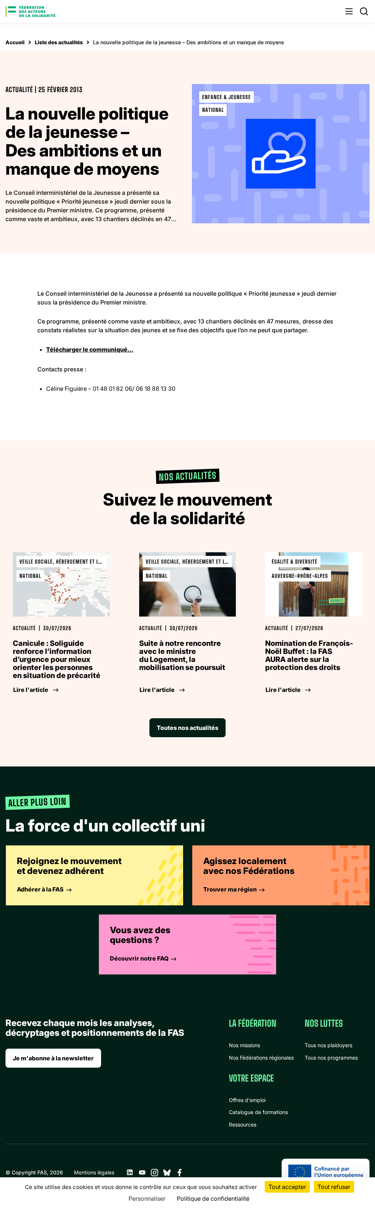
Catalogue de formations (258, 1112)
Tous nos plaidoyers (328, 1045)
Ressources (242, 1124)
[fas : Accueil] (30, 11)
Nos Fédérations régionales (261, 1057)
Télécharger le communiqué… (89, 349)
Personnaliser (147, 1198)
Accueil (15, 42)
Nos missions (244, 1045)
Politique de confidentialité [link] (213, 1198)
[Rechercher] (364, 11)
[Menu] (349, 11)
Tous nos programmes (331, 1057)
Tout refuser (334, 1186)
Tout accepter (287, 1186)
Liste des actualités (59, 42)
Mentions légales (94, 1172)
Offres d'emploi (247, 1100)
